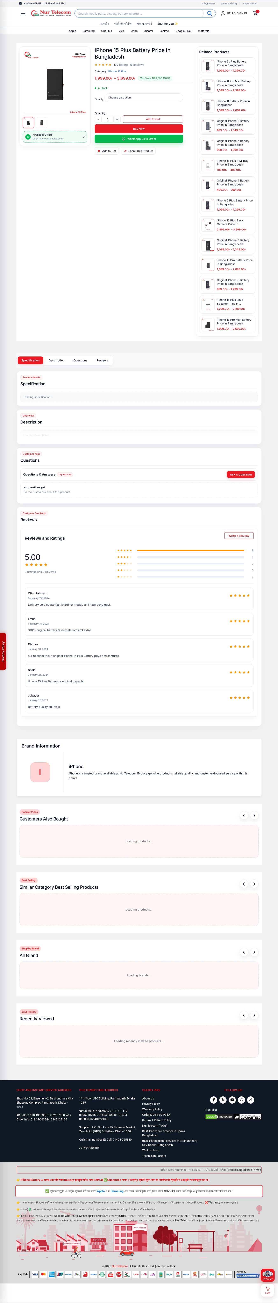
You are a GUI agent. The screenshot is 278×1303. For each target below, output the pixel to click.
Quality (99, 99)
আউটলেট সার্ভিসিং (122, 23)
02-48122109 (99, 1119)
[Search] (210, 13)
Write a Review (239, 535)
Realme (164, 30)
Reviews (102, 360)
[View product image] (28, 122)
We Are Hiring (229, 3)
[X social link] (223, 1100)
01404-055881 (108, 1115)
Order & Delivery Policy (156, 1114)
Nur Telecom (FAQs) (154, 1125)
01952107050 (56, 1115)
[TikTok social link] (250, 1100)
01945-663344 (40, 1119)
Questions (80, 360)
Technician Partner (154, 1155)
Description (56, 360)
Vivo (121, 30)
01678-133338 (36, 1115)
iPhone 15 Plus (117, 71)
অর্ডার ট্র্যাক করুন (208, 3)
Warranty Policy (152, 1109)
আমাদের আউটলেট (249, 3)
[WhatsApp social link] (241, 1100)
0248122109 (59, 1119)
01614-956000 (98, 1110)
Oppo (134, 30)
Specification (30, 360)
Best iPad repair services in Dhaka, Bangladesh (164, 1133)
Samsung (89, 30)
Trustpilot (211, 1109)
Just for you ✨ (167, 23)
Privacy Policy (151, 1103)
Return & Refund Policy (156, 1120)
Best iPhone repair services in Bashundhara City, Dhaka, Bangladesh (169, 1143)
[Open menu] (23, 13)
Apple (72, 30)
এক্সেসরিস (104, 23)
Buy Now (139, 128)
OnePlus (106, 30)
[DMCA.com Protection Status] (219, 1117)
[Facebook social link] (213, 1100)
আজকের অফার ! (144, 23)
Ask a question (241, 474)
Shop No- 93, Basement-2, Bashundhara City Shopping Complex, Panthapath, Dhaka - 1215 (44, 1103)
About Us (148, 1098)
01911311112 (118, 1110)
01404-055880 (122, 1139)
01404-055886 (89, 1147)
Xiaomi (148, 30)
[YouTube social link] (232, 1100)
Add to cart (153, 119)
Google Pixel (183, 30)
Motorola (203, 30)
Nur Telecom (120, 1266)
